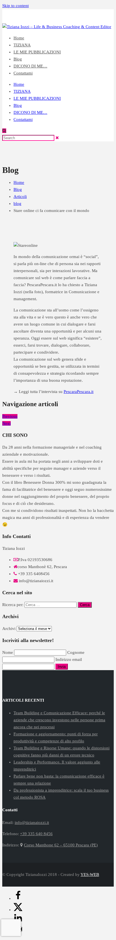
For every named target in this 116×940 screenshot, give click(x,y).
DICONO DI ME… (30, 66)
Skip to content (15, 5)
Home (19, 38)
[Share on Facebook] (18, 898)
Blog (18, 59)
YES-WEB (90, 874)
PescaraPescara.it (78, 391)
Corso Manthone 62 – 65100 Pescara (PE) (61, 845)
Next (6, 423)
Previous (9, 416)
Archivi (8, 628)
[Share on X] (18, 909)
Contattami (23, 73)
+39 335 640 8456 (57, 19)
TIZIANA (22, 45)
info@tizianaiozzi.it (96, 19)
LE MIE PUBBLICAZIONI (37, 52)
